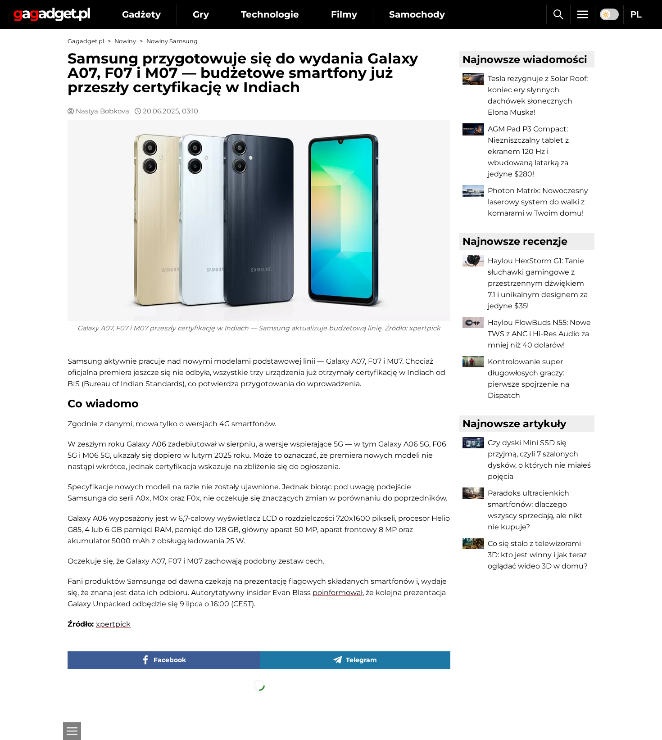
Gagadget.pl (86, 41)
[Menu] (582, 14)
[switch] (609, 14)
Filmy (344, 14)
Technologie (270, 14)
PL (636, 14)
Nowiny (125, 41)
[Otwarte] (72, 731)
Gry (201, 14)
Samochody (417, 14)
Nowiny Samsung (172, 41)
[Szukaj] (558, 14)
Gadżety (141, 14)
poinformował (338, 592)
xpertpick (113, 624)
